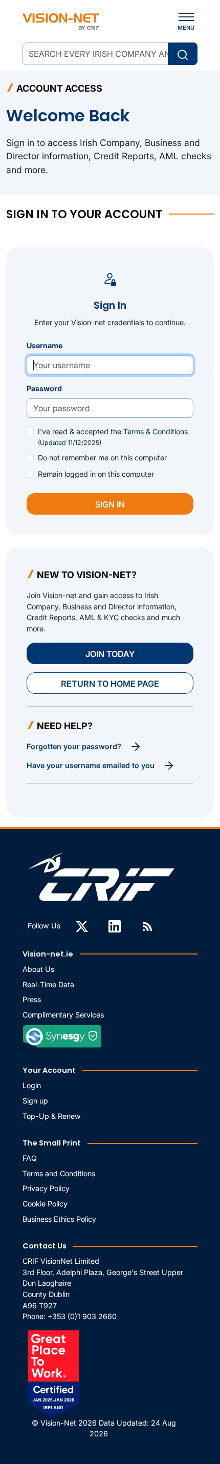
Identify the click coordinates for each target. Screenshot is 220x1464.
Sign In (110, 504)
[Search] (182, 54)
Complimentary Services (63, 1014)
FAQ (30, 1158)
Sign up (35, 1100)
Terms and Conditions (59, 1173)
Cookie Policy (45, 1203)
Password (44, 388)
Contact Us (45, 1246)
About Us (38, 969)
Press (32, 999)
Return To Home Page (110, 683)
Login (32, 1085)
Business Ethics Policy (59, 1219)
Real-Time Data (48, 984)
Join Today (110, 654)
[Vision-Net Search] (61, 21)
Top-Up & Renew (52, 1116)
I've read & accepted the (113, 437)
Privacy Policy (46, 1188)
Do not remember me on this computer (102, 457)
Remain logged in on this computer (96, 474)
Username (44, 345)
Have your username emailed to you (92, 765)
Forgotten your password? (75, 746)
